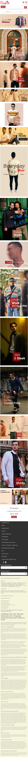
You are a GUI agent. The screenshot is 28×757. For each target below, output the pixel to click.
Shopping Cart (5, 528)
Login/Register (5, 522)
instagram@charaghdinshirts (11, 610)
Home (3, 525)
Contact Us (11, 595)
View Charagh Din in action (8, 542)
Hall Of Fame (5, 539)
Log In (3, 6)
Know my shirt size (7, 691)
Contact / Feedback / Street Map (9, 545)
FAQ (2, 550)
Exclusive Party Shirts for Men (21, 585)
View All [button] (14, 516)
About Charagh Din (6, 534)
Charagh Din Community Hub (9, 559)
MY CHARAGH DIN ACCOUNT (8, 548)
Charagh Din (5, 601)
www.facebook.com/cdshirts (6, 611)
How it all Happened (7, 627)
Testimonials (5, 536)
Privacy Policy (5, 553)
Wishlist (4, 531)
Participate (4, 556)
